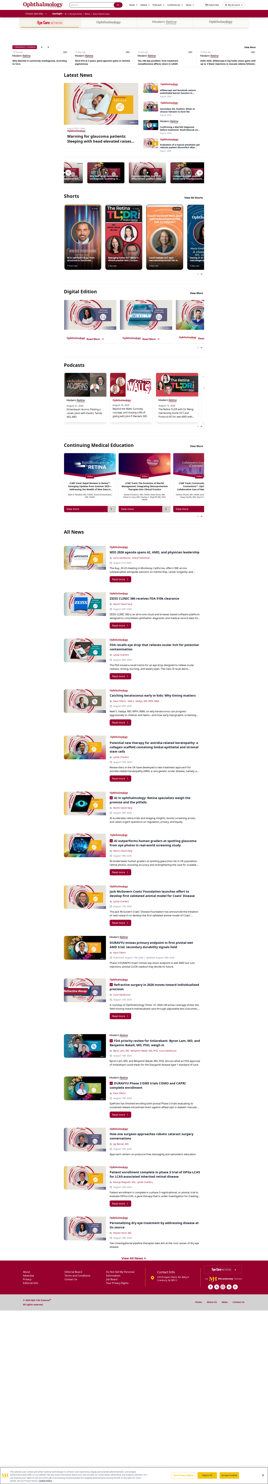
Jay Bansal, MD (121, 1143)
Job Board (112, 1279)
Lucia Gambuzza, (122, 557)
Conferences (173, 4)
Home (198, 1302)
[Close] (263, 1475)
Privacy (27, 1279)
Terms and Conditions (77, 1275)
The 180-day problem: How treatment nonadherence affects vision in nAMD (95, 62)
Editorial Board (73, 1272)
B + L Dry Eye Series (73, 14)
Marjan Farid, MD (122, 1232)
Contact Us (71, 1279)
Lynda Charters (121, 654)
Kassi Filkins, (119, 701)
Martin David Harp (122, 604)
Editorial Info (30, 1283)
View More (250, 47)
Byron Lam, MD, (121, 1050)
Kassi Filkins (119, 952)
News (225, 1302)
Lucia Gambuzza (121, 994)
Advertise (28, 1275)
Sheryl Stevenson (141, 557)
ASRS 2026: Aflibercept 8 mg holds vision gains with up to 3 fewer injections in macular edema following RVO (166, 62)
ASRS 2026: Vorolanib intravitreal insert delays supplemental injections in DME (225, 62)
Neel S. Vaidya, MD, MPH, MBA (143, 701)
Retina (87, 14)
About (26, 1272)
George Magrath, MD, (124, 1182)
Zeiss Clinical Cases (101, 14)
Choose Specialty (34, 13)
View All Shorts (193, 197)
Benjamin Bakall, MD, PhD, (144, 1050)
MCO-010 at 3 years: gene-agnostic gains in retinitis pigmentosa (39, 62)
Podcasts (157, 4)
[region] (134, 1475)
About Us (212, 1302)
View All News (132, 1258)
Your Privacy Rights (117, 1283)
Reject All (207, 1475)
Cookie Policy (45, 1480)
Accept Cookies (229, 1475)
